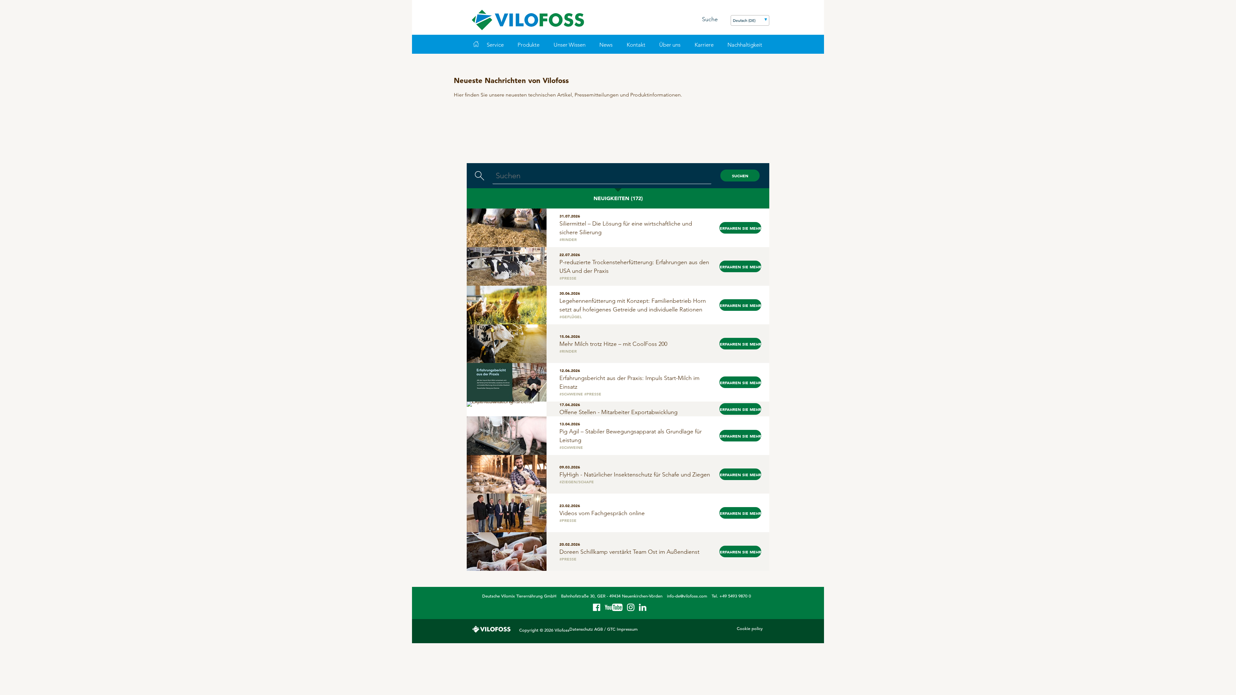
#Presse (567, 278)
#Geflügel (570, 316)
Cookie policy (750, 628)
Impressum (627, 629)
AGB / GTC (604, 629)
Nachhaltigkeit (744, 45)
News (606, 45)
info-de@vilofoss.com (687, 596)
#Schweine (571, 393)
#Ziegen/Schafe (576, 481)
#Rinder (568, 239)
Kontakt (636, 45)
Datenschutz (581, 629)
